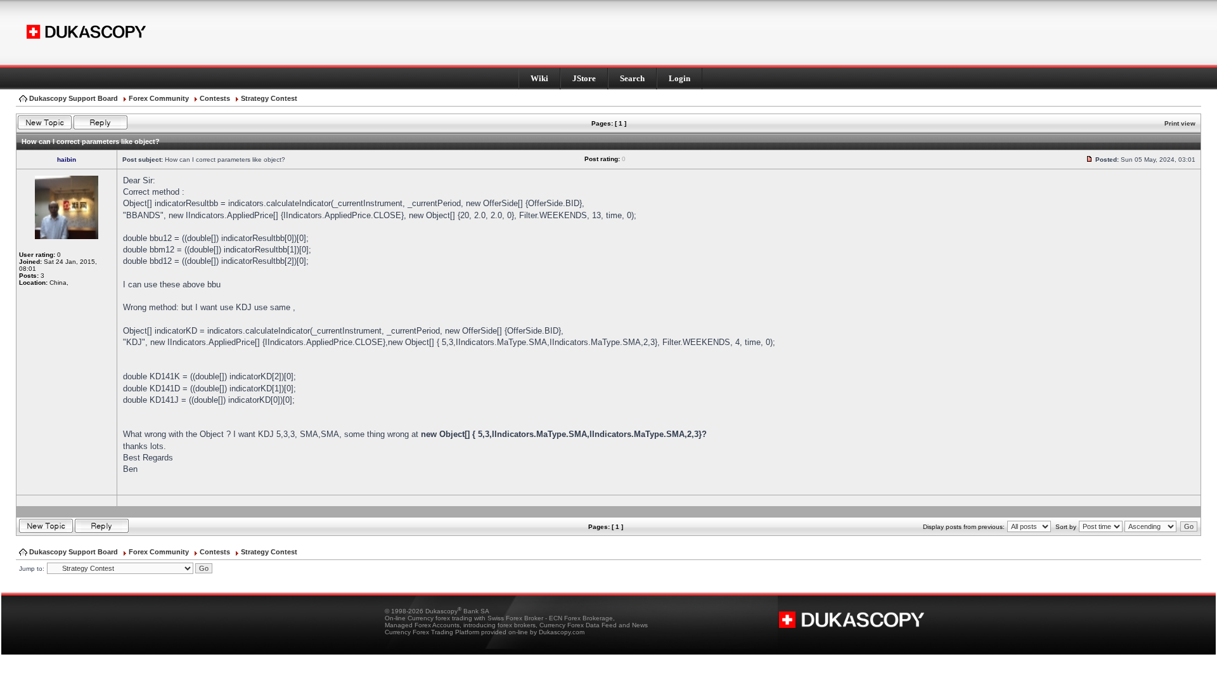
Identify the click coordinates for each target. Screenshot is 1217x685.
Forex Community (159, 98)
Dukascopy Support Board (73, 98)
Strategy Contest (269, 98)
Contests (215, 98)
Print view (1179, 123)
